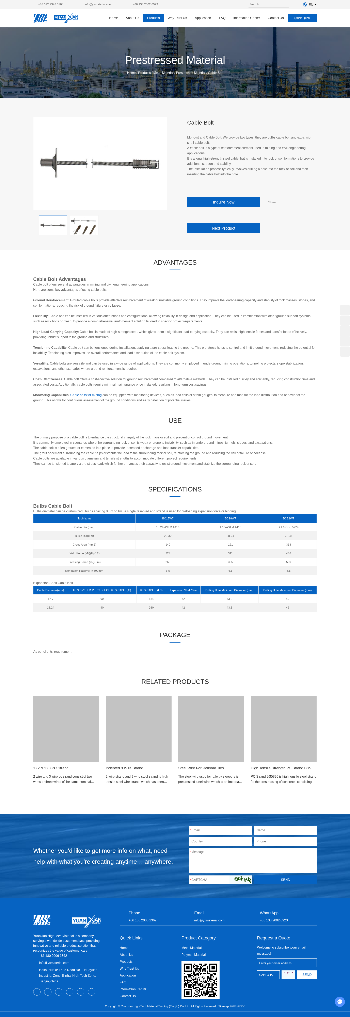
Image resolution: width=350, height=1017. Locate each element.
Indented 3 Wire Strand (124, 768)
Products (153, 18)
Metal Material (163, 73)
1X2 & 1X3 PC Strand (50, 768)
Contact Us (276, 18)
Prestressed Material (191, 73)
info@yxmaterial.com (98, 4)
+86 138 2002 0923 (145, 4)
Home (113, 18)
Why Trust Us (177, 18)
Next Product (223, 228)
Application (203, 18)
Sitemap (223, 1006)
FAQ (222, 18)
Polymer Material (193, 954)
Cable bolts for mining (86, 395)
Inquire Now (223, 202)
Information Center (246, 18)
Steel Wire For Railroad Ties (201, 768)
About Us (132, 18)
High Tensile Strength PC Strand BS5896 (284, 768)
